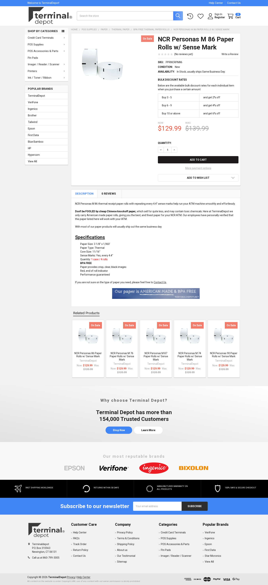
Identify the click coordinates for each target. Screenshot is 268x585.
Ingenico (33, 108)
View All (32, 161)
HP (29, 148)
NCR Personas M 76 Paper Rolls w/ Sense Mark (122, 356)
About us (122, 550)
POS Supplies (36, 44)
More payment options (198, 168)
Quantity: (165, 143)
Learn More (148, 430)
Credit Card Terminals (41, 37)
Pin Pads (33, 57)
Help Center (216, 3)
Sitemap (122, 561)
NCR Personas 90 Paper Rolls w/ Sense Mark (223, 355)
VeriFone (33, 102)
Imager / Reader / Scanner (43, 64)
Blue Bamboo (35, 141)
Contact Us (234, 3)
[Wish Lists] (201, 16)
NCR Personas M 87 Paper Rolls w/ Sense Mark (156, 356)
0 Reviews (109, 193)
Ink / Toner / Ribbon (39, 77)
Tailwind (32, 122)
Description (85, 193)
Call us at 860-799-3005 (45, 557)
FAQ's (76, 538)
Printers (32, 71)
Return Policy (80, 550)
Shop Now (119, 430)
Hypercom (34, 154)
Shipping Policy (125, 544)
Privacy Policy (125, 532)
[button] (198, 177)
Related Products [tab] (86, 313)
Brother (32, 115)
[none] (102, 64)
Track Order (80, 544)
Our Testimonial (126, 555)
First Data (33, 135)
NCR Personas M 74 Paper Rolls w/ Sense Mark (190, 356)
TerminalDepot (36, 95)
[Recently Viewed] (191, 16)
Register (220, 17)
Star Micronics (213, 555)
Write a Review (230, 54)
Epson (31, 128)
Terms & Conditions (128, 538)
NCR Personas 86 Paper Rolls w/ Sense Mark (88, 355)
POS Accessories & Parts (43, 51)
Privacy (71, 577)
